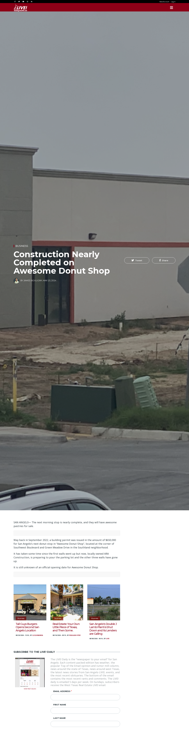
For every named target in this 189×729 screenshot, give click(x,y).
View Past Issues (30, 688)
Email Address (61, 691)
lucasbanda (37, 635)
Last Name (59, 718)
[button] (136, 260)
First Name (59, 704)
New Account (164, 2)
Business (21, 246)
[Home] (20, 7)
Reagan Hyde (75, 635)
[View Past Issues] (30, 672)
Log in (173, 2)
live (107, 638)
